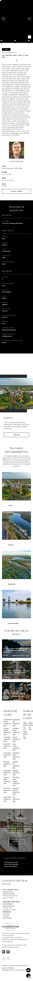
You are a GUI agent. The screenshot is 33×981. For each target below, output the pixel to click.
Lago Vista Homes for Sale (7, 755)
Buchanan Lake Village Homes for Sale (16, 781)
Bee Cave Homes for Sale (7, 790)
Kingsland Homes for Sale (7, 739)
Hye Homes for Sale (16, 799)
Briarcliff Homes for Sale (7, 746)
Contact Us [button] (16, 841)
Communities (7, 918)
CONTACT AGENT (16, 191)
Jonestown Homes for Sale (7, 772)
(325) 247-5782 (8, 892)
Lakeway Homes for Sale (16, 772)
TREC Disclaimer (7, 941)
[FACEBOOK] (3, 958)
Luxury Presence (8, 968)
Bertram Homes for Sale (7, 764)
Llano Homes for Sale (11, 862)
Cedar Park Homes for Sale (7, 799)
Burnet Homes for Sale (16, 739)
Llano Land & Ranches (11, 864)
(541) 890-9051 (7, 174)
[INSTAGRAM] (8, 958)
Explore (16, 435)
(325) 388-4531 (8, 904)
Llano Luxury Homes (10, 866)
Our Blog (6, 916)
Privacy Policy (20, 970)
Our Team (6, 914)
